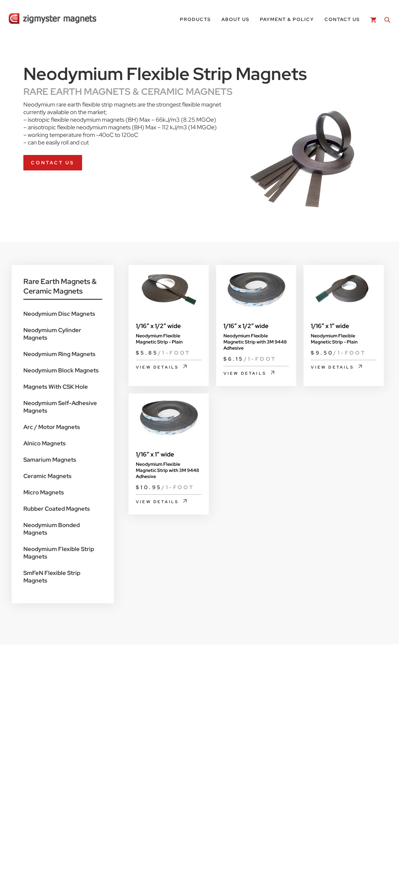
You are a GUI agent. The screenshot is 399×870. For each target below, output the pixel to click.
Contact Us (342, 19)
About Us (235, 19)
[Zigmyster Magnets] (52, 19)
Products (195, 19)
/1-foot (163, 352)
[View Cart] (372, 19)
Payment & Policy (287, 19)
